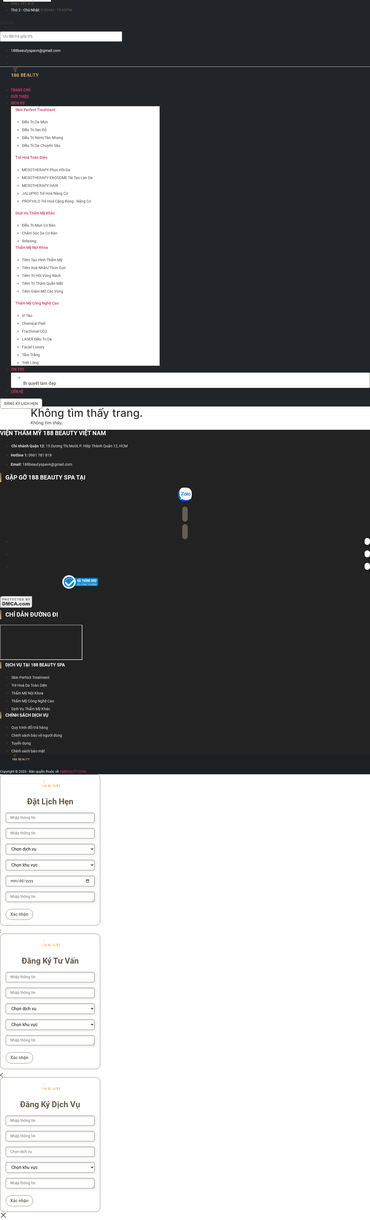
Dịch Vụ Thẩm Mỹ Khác (35, 213)
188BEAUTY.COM (73, 771)
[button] (190, 103)
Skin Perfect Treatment (35, 110)
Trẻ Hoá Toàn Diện (31, 157)
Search (7, 22)
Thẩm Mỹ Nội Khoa (31, 247)
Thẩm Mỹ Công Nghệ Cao (37, 303)
